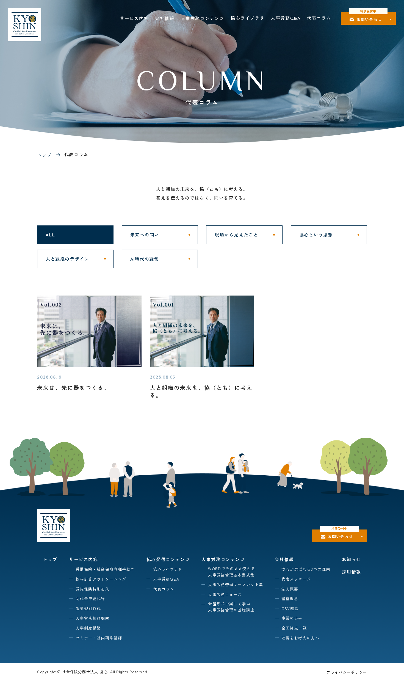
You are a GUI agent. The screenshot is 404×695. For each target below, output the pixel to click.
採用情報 (351, 571)
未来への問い (144, 234)
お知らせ (351, 559)
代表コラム (319, 18)
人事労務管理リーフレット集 (235, 584)
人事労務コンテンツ (202, 18)
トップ (44, 154)
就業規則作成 (88, 608)
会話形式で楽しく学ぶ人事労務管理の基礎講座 (231, 607)
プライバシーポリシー (346, 672)
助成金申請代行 (90, 598)
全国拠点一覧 (294, 628)
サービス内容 (134, 18)
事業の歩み (292, 618)
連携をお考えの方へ (300, 638)
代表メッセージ (296, 579)
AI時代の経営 (144, 258)
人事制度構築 (88, 628)
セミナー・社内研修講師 (99, 638)
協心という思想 (316, 234)
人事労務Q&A (285, 18)
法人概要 (289, 589)
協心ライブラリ (247, 18)
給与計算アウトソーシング (101, 579)
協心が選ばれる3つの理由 (305, 569)
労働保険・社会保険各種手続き (105, 569)
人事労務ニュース (225, 594)
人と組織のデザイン (67, 258)
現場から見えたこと (236, 234)
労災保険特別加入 (92, 589)
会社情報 (164, 18)
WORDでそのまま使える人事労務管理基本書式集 (231, 571)
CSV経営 (290, 608)
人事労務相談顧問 (92, 618)
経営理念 (289, 598)
